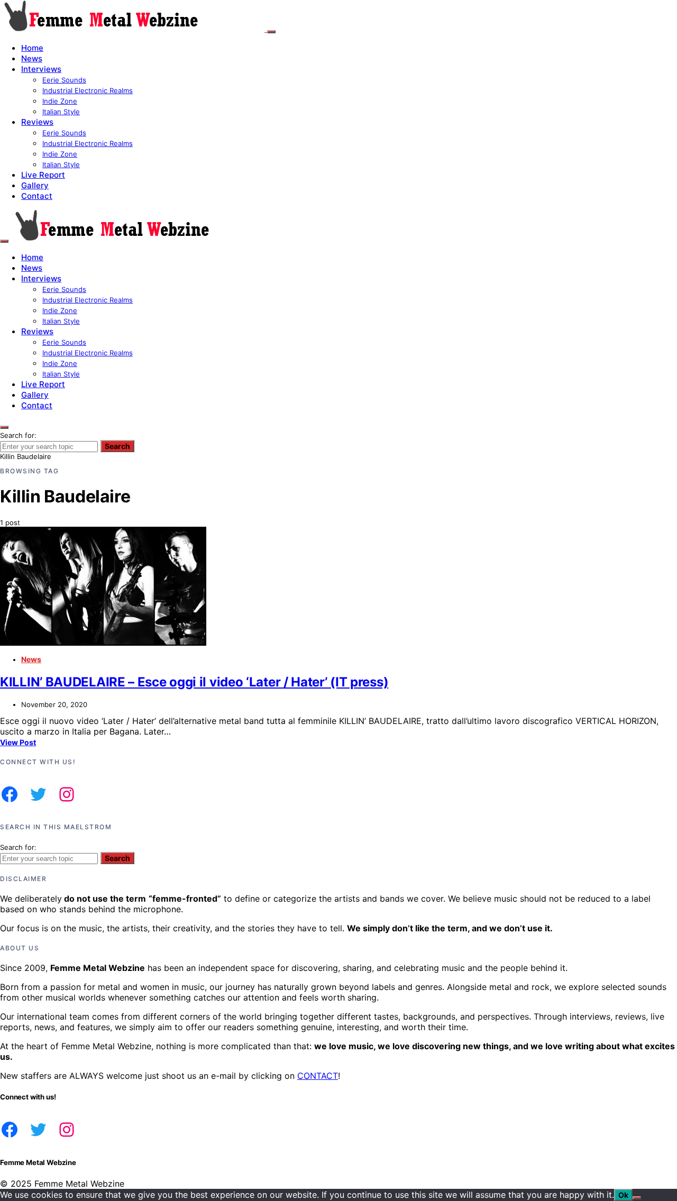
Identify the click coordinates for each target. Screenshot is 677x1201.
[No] (637, 1197)
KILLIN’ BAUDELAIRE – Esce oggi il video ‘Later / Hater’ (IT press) (194, 682)
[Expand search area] (4, 241)
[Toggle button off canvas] (271, 31)
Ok (623, 1194)
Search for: (18, 435)
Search (117, 446)
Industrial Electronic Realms (87, 90)
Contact (36, 196)
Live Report (43, 175)
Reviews (37, 122)
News (31, 58)
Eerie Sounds (64, 80)
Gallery (35, 185)
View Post (18, 742)
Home (32, 48)
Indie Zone (59, 101)
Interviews (41, 69)
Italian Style (61, 111)
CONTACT (317, 1075)
